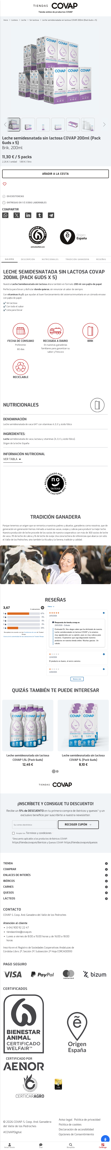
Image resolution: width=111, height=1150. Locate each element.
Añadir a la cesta (55, 174)
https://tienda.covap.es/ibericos (29, 842)
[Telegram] (52, 215)
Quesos (8, 893)
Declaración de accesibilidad (76, 1129)
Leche (23, 20)
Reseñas (101, 259)
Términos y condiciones (38, 833)
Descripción (28, 259)
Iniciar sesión (9, 1147)
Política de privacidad (87, 1120)
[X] (18, 215)
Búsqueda (71, 1147)
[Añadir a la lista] (4, 184)
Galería (9, 259)
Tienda (8, 863)
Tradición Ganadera (77, 259)
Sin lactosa (34, 20)
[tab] (54, 771)
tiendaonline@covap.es (19, 932)
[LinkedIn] (29, 215)
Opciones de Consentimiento (76, 1134)
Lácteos (14, 20)
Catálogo (103, 1147)
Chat (41, 1147)
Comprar (9, 869)
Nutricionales (50, 259)
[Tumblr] (40, 215)
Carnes (8, 887)
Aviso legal (65, 1120)
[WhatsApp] (6, 215)
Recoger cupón (76, 824)
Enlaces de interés (17, 875)
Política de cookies (70, 1124)
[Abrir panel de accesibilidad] (105, 1139)
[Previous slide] (5, 124)
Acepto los (33, 833)
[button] (13, 124)
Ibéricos (9, 881)
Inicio (6, 20)
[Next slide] (104, 124)
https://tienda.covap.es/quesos (80, 842)
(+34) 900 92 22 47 (17, 927)
